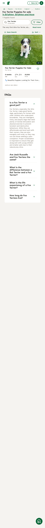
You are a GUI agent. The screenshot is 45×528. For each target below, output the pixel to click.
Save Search (12, 32)
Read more (37, 27)
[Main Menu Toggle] (4, 3)
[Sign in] (41, 3)
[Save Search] (39, 521)
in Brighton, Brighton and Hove (18, 14)
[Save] (38, 69)
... (32, 9)
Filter (39, 22)
